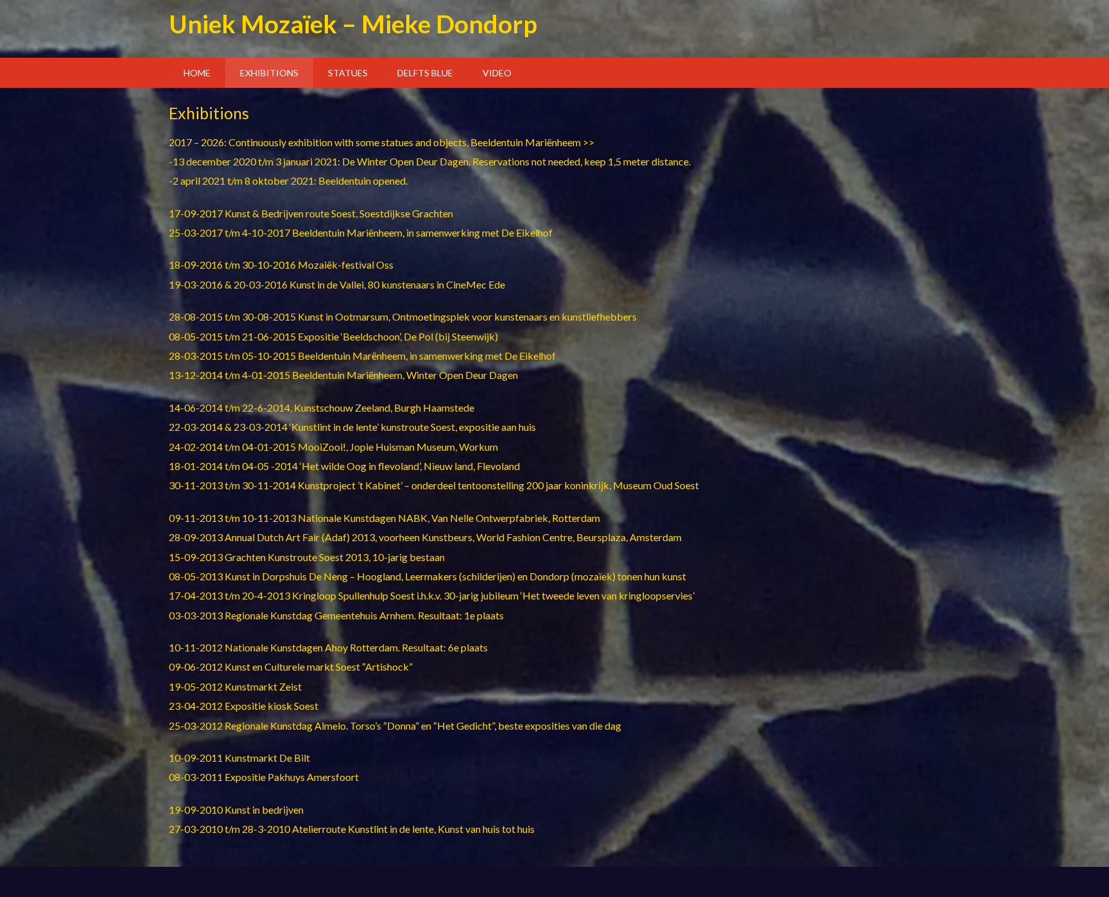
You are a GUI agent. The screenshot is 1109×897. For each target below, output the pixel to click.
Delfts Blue (425, 72)
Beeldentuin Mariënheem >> (532, 142)
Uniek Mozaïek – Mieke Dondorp (353, 23)
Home (197, 72)
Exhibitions (269, 72)
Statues (348, 72)
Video (497, 72)
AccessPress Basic (435, 882)
